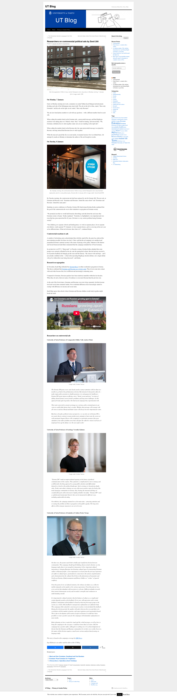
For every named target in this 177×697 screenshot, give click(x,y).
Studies (114, 111)
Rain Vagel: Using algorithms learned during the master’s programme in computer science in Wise (121, 58)
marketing (114, 130)
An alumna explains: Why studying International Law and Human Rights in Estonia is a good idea (121, 49)
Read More (126, 694)
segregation (50, 666)
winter (113, 144)
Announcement (116, 43)
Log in (92, 680)
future (113, 127)
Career (114, 92)
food (126, 125)
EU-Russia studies (121, 125)
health (121, 127)
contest (125, 119)
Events (65, 665)
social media (125, 136)
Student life (115, 109)
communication (120, 119)
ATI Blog (115, 158)
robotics (125, 134)
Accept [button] (119, 694)
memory (122, 130)
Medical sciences (116, 102)
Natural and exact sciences (118, 104)
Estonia (61, 665)
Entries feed (93, 681)
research (121, 134)
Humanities (115, 101)
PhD (113, 132)
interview (126, 129)
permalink (63, 666)
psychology (115, 134)
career (125, 117)
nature (126, 131)
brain (122, 117)
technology (119, 141)
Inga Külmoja (66, 43)
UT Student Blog (116, 164)
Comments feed (94, 683)
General (114, 99)
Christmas (114, 119)
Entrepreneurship (116, 94)
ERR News (79, 638)
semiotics (119, 136)
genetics (116, 127)
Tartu (114, 112)
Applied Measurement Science (119, 156)
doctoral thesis (74, 267)
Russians (102, 665)
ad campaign (76, 665)
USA (128, 143)
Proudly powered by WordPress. (120, 688)
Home (48, 30)
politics (98, 665)
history (124, 127)
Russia (114, 136)
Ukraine (114, 143)
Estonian (123, 123)
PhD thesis (118, 133)
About (53, 30)
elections (88, 665)
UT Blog (50, 6)
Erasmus (123, 121)
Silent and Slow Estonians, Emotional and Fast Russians (66, 656)
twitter (123, 141)
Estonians (93, 665)
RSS (114, 78)
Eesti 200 (82, 665)
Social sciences (116, 107)
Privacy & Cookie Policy (63, 30)
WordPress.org (94, 684)
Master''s (118, 131)
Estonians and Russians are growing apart (74, 269)
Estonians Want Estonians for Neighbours (62, 658)
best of (113, 117)
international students (118, 129)
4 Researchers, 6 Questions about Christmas (63, 661)
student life (123, 138)
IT (128, 129)
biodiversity (118, 117)
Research (115, 106)
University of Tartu (122, 143)
